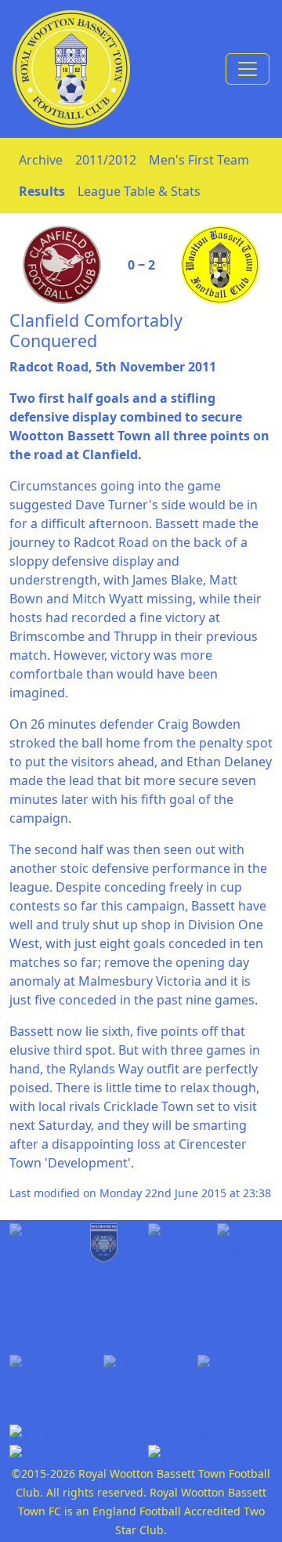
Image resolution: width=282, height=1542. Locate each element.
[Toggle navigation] (247, 69)
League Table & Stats (139, 191)
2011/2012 (105, 159)
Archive (41, 159)
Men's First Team (199, 159)
